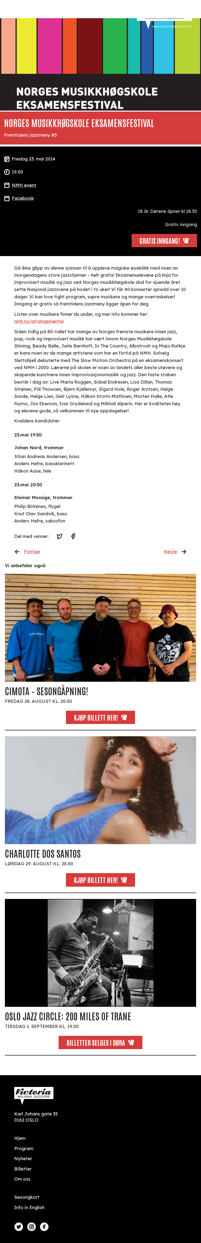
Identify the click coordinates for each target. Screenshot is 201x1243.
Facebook (23, 198)
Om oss (22, 1179)
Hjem (19, 1138)
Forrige (32, 551)
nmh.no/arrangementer (39, 321)
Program (23, 1148)
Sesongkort (26, 1197)
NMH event (24, 185)
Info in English (29, 1207)
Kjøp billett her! (96, 717)
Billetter (23, 1169)
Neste (170, 551)
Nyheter (23, 1158)
